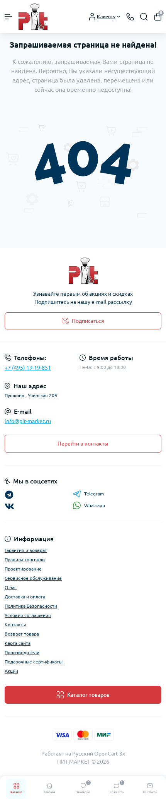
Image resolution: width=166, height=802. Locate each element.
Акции (11, 670)
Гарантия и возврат (26, 550)
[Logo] (33, 16)
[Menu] (8, 16)
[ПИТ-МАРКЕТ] (83, 270)
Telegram (94, 493)
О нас (11, 587)
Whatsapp (94, 505)
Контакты (15, 624)
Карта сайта (17, 643)
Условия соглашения (28, 615)
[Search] (144, 17)
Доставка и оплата (25, 596)
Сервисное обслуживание (33, 578)
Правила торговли (25, 559)
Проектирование (23, 568)
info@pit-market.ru (28, 421)
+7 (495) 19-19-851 (28, 368)
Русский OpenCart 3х (98, 754)
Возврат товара (22, 633)
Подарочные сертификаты (34, 661)
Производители (22, 652)
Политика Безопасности (31, 605)
